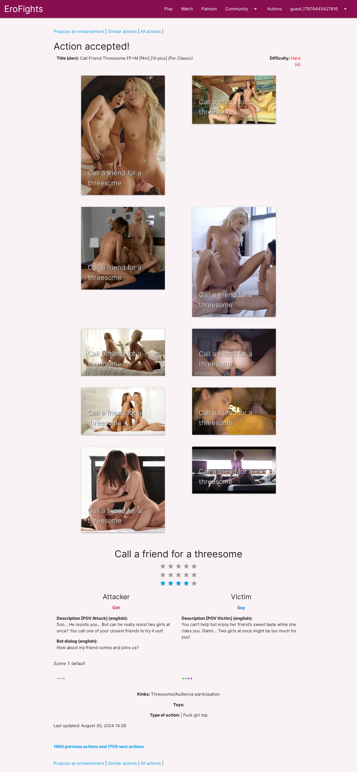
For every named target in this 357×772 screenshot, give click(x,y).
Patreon (209, 8)
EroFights (23, 8)
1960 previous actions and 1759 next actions (99, 746)
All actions (151, 31)
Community (242, 9)
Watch (187, 8)
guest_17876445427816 (319, 9)
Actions (274, 8)
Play (168, 8)
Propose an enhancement (79, 31)
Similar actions (122, 31)
